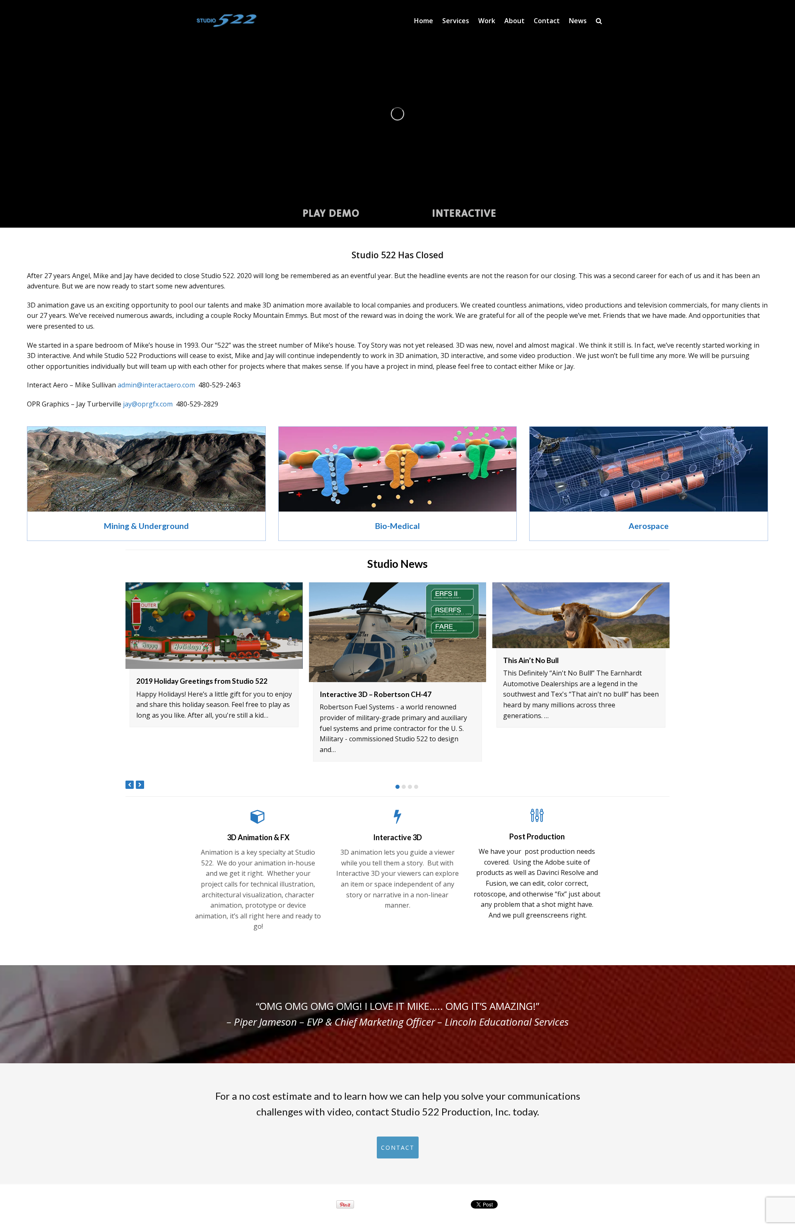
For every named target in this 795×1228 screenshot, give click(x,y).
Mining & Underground (146, 526)
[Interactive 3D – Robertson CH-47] (397, 632)
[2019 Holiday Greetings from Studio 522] (214, 625)
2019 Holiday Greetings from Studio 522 (201, 681)
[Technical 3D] (649, 469)
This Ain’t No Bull (531, 660)
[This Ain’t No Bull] (581, 615)
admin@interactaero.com (156, 384)
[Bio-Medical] (398, 506)
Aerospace (649, 526)
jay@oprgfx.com (148, 404)
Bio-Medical (397, 526)
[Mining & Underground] (146, 506)
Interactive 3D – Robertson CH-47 (375, 694)
